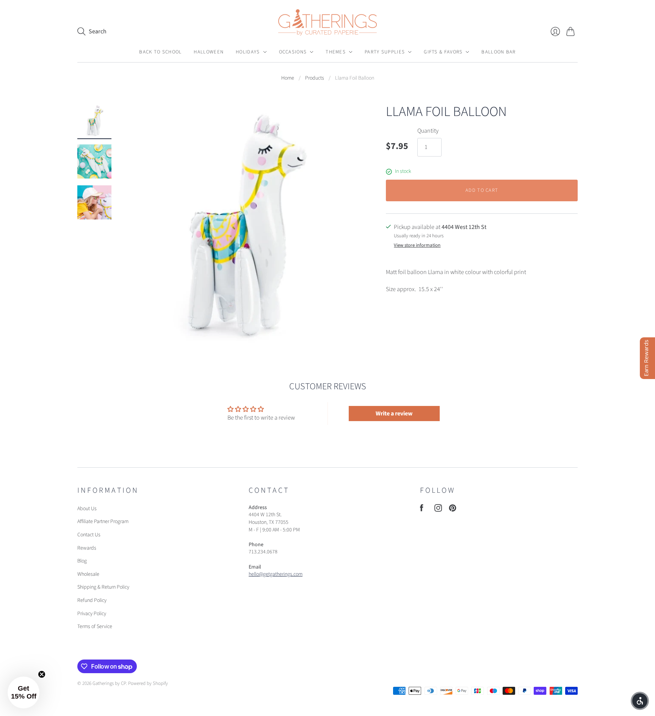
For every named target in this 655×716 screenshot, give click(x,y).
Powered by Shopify (148, 683)
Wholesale (88, 574)
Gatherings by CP (109, 683)
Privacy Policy (91, 613)
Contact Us (88, 535)
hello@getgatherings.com (275, 574)
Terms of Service (94, 626)
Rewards (86, 548)
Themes (336, 52)
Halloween (209, 52)
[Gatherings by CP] (327, 22)
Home (287, 78)
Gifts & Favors (443, 52)
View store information (417, 245)
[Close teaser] (41, 674)
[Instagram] (438, 510)
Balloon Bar (498, 52)
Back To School (160, 52)
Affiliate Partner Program (102, 521)
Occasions (293, 52)
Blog (82, 561)
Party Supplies (385, 52)
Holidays (248, 52)
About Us (87, 508)
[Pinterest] (452, 510)
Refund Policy (92, 600)
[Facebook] (421, 510)
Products (314, 78)
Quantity (428, 131)
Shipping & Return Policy (103, 587)
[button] (23, 692)
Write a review (394, 413)
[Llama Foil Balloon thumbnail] (94, 120)
